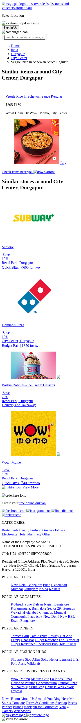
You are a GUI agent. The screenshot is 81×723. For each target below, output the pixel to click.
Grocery (48, 530)
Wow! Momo (20, 679)
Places (72, 703)
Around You (44, 699)
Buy (63, 163)
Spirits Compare (13, 703)
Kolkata (54, 589)
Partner (7, 707)
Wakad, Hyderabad (24, 612)
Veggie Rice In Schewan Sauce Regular (33, 96)
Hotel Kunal (67, 644)
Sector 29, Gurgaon (61, 608)
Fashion (35, 530)
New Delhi (19, 585)
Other (46, 534)
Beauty (24, 530)
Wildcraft (33, 663)
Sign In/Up (10, 27)
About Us (27, 699)
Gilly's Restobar (46, 640)
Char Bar (27, 640)
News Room (11, 699)
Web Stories (22, 711)
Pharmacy (34, 534)
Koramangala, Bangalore (28, 608)
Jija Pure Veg (34, 687)
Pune (46, 585)
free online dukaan (32, 503)
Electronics (10, 534)
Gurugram (31, 589)
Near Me (67, 699)
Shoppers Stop (21, 659)
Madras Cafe (40, 679)
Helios (53, 659)
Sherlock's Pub (47, 644)
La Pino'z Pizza (61, 679)
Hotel (22, 534)
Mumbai (17, 589)
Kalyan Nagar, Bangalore (51, 604)
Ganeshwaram (46, 683)
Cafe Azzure (38, 636)
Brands (18, 707)
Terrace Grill (20, 636)
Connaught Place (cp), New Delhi (35, 616)
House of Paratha (23, 683)
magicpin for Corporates (41, 707)
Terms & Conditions (40, 703)
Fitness (60, 530)
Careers (7, 711)
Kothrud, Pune (21, 604)
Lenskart (65, 659)
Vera (62, 707)
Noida (43, 589)
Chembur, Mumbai (52, 612)
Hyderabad (59, 585)
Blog (57, 699)
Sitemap (61, 703)
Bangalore (34, 585)
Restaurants (10, 530)
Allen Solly (40, 659)
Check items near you (18, 172)
